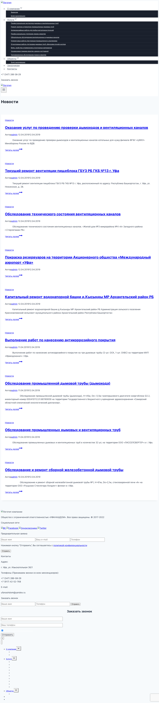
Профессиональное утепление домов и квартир (28, 34)
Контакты (12, 69)
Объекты (10, 691)
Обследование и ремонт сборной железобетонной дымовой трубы (64, 470)
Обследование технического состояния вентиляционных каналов (63, 214)
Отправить (6, 551)
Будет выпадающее (18, 16)
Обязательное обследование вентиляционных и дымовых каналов (35, 37)
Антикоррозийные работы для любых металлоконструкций (32, 30)
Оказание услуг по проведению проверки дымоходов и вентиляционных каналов (76, 127)
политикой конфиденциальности (70, 545)
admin (14, 134)
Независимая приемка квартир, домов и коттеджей (29, 51)
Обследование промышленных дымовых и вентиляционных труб (62, 430)
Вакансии (14, 12)
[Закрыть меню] (1, 642)
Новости (9, 120)
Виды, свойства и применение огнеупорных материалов (31, 48)
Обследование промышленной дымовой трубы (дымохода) (57, 383)
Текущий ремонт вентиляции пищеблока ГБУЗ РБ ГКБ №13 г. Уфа (62, 171)
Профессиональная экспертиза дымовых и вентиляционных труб (35, 23)
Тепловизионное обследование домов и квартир (28, 55)
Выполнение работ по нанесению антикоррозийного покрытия (60, 340)
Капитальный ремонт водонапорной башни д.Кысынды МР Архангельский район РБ (79, 297)
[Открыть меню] (4, 90)
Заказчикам (13, 65)
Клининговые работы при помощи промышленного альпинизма (34, 41)
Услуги (9, 659)
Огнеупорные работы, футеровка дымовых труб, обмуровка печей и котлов (38, 44)
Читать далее (13, 150)
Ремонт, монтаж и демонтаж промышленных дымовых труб (32, 27)
